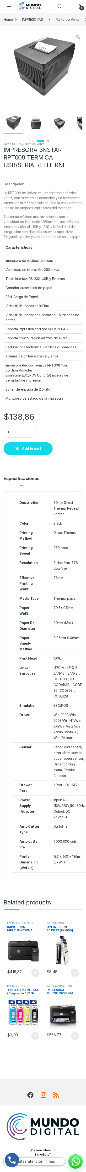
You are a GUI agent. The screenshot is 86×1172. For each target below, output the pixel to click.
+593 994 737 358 (43, 1160)
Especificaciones (21, 478)
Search (59, 6)
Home (8, 19)
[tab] (21, 480)
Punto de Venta (68, 19)
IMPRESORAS (32, 19)
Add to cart (31, 448)
